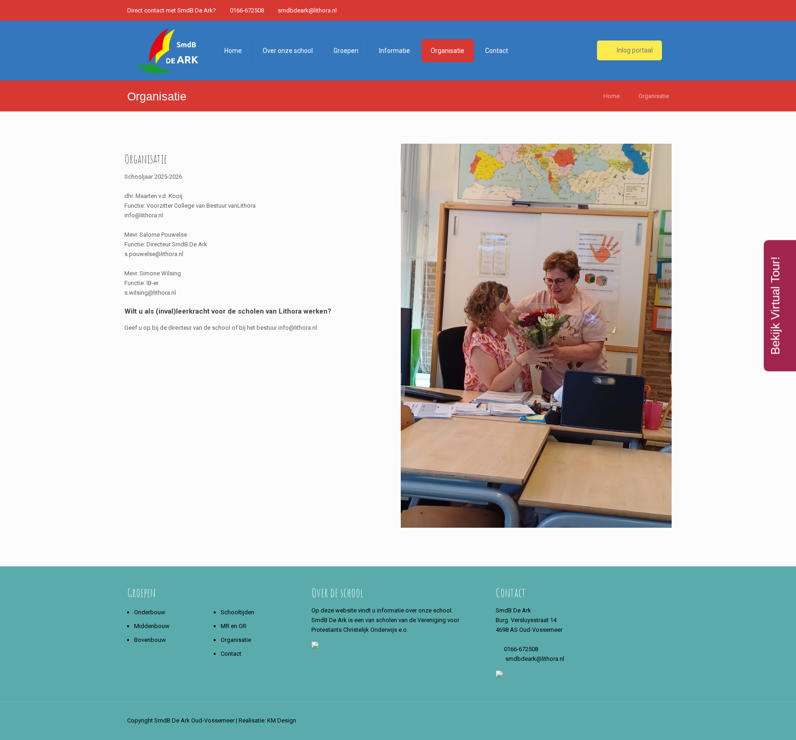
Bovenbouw (150, 639)
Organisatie (653, 96)
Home (611, 96)
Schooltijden (237, 612)
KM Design (281, 720)
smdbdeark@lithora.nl (307, 10)
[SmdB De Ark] (168, 51)
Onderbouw (149, 612)
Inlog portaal (634, 50)
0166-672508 (247, 10)
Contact (231, 653)
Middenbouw (152, 626)
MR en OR (233, 626)
